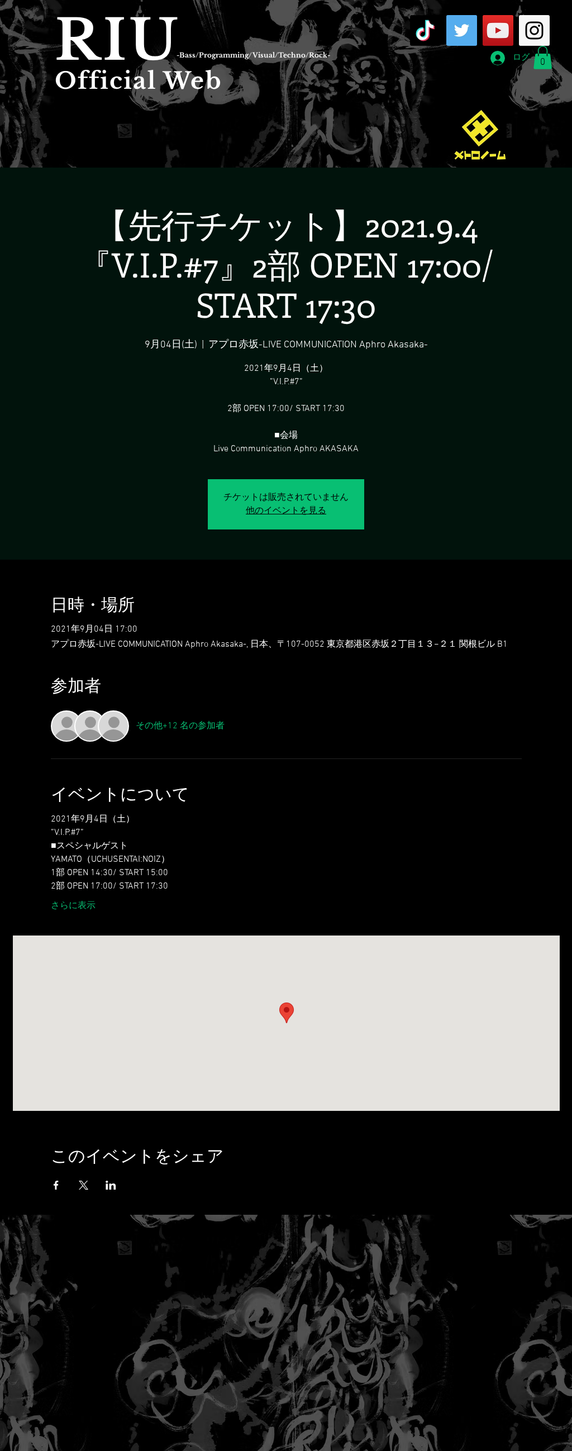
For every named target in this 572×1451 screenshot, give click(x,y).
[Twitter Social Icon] (461, 30)
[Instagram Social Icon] (534, 30)
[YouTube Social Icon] (498, 30)
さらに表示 (73, 905)
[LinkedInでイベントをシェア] (111, 1185)
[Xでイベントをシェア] (83, 1185)
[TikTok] (425, 30)
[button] (542, 57)
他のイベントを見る (286, 511)
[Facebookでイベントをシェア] (56, 1185)
